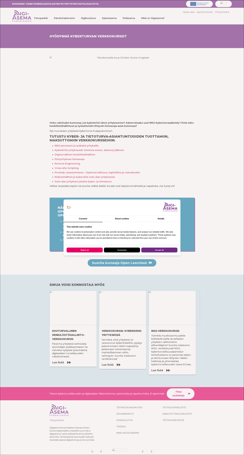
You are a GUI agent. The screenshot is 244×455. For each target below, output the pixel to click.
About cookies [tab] (122, 219)
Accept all (159, 250)
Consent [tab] (83, 219)
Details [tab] (161, 219)
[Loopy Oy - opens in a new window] (69, 207)
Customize (122, 250)
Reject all (85, 250)
